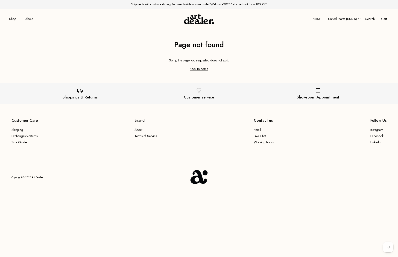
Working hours (264, 142)
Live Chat (260, 136)
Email (257, 129)
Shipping (17, 129)
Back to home (199, 68)
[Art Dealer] (199, 19)
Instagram (376, 129)
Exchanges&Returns (25, 136)
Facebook (376, 136)
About (29, 19)
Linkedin (375, 142)
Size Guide (19, 142)
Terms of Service (146, 136)
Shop (12, 19)
